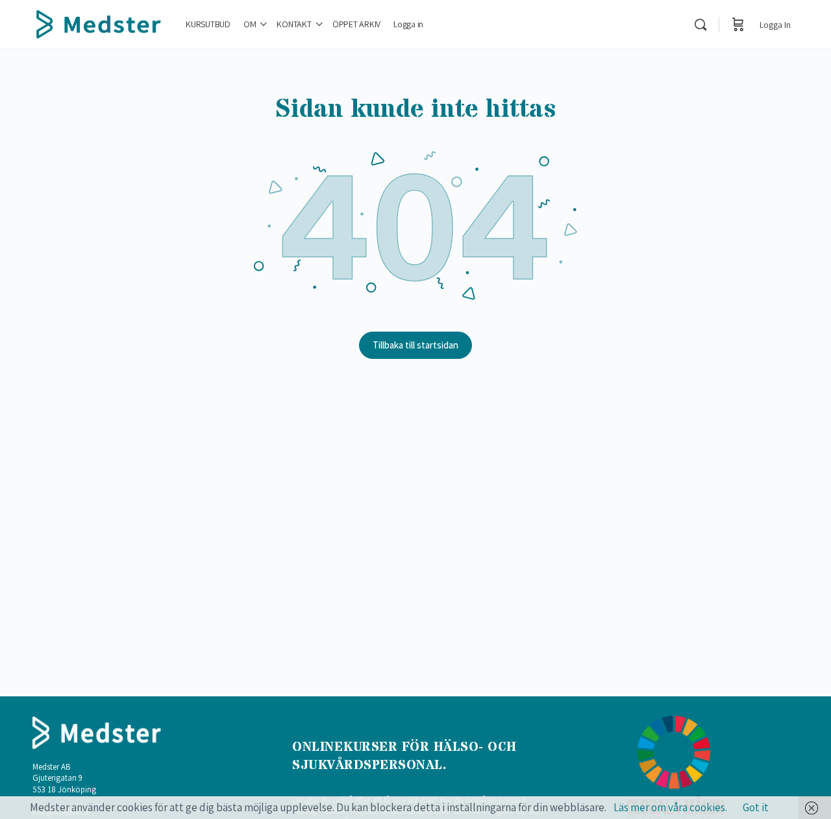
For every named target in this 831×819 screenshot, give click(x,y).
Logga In (775, 25)
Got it (756, 807)
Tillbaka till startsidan (415, 345)
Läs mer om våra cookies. (670, 807)
